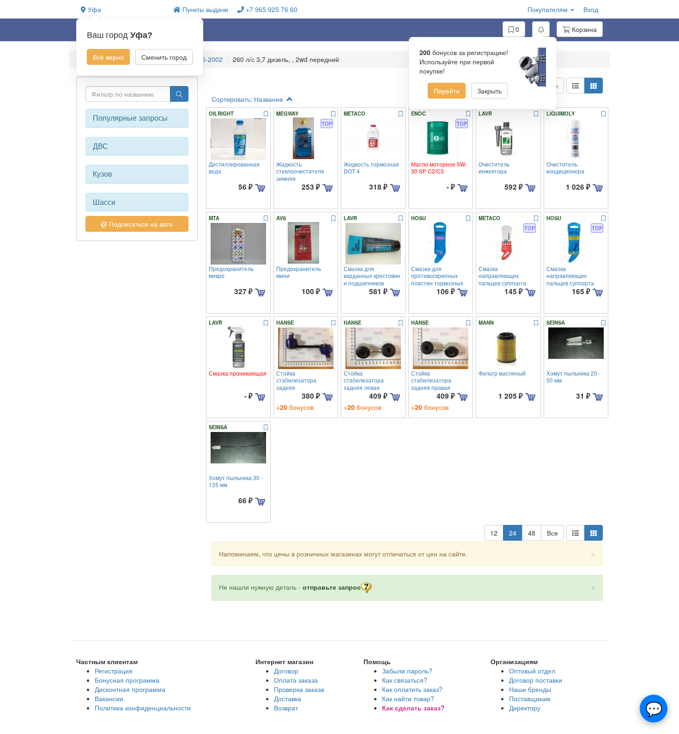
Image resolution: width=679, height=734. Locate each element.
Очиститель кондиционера (565, 167)
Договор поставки (535, 680)
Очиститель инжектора (494, 167)
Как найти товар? (408, 698)
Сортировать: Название (248, 99)
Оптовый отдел (532, 670)
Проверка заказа (299, 689)
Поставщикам (530, 698)
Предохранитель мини (298, 272)
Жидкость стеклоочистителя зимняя (300, 171)
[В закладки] (266, 114)
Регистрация (114, 670)
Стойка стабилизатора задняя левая (364, 380)
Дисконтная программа (130, 689)
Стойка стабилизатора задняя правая (431, 380)
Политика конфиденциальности (143, 707)
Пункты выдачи (204, 9)
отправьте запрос (332, 587)
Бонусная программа (127, 680)
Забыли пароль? (407, 670)
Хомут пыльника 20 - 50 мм (573, 376)
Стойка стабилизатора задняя (296, 380)
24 (512, 532)
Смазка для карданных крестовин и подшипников (372, 276)
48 (531, 532)
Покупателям (548, 9)
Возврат (286, 707)
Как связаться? (404, 680)
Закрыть (489, 90)
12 (493, 532)
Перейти (447, 90)
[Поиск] (179, 94)
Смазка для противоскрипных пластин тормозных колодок (437, 279)
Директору (524, 707)
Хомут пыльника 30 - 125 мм (236, 481)
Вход (590, 9)
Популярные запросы (130, 118)
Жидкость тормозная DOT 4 (371, 167)
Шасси (104, 202)
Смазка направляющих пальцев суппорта (502, 276)
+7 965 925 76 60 (270, 9)
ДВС (100, 146)
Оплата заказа (296, 680)
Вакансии (109, 698)
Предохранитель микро (231, 272)
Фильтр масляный (502, 373)
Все (552, 532)
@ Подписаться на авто (137, 223)
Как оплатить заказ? (412, 689)
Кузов (102, 174)
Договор (286, 670)
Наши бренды (530, 689)
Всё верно (108, 57)
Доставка (287, 698)
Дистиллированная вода (234, 167)
